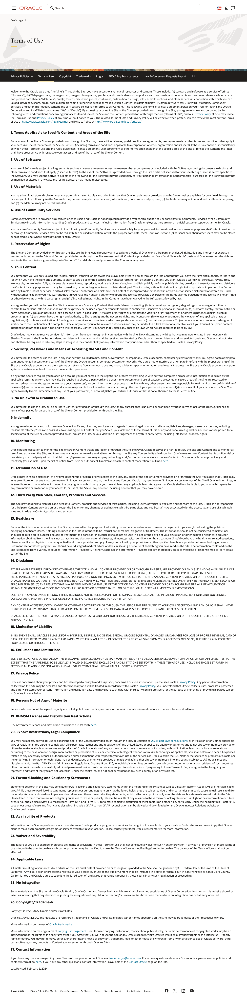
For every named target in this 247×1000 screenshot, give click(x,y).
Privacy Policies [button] (20, 76)
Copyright (65, 76)
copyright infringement (72, 931)
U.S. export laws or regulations (169, 740)
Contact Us (149, 991)
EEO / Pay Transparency (123, 76)
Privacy (33, 991)
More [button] (196, 76)
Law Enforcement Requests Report (165, 76)
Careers (97, 991)
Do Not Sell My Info (48, 991)
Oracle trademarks (60, 924)
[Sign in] (226, 8)
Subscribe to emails (113, 991)
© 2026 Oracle (17, 990)
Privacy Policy (202, 114)
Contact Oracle (138, 962)
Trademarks (83, 76)
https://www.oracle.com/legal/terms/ (45, 121)
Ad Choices (86, 991)
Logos (99, 76)
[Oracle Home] (31, 8)
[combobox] (123, 8)
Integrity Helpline (133, 991)
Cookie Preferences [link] (68, 991)
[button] (14, 8)
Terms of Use (46, 76)
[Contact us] (233, 8)
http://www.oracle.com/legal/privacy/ (118, 121)
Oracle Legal (17, 20)
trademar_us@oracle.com (125, 958)
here (165, 461)
